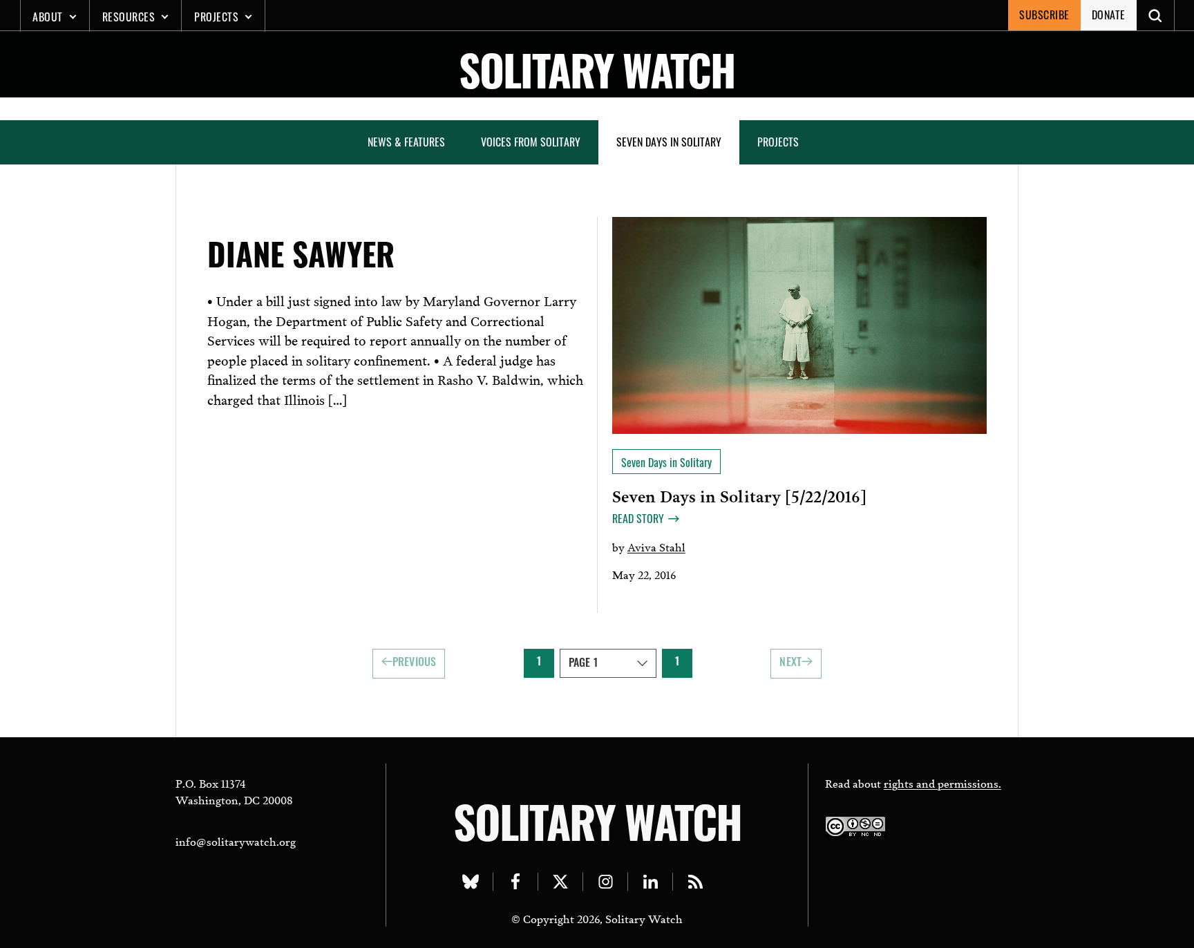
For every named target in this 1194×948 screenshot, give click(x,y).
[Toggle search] (1156, 15)
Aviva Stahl (656, 546)
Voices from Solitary (530, 141)
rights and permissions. (942, 782)
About (47, 16)
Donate (1109, 14)
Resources (128, 16)
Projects (216, 16)
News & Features (406, 141)
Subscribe (1044, 14)
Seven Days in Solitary (668, 141)
